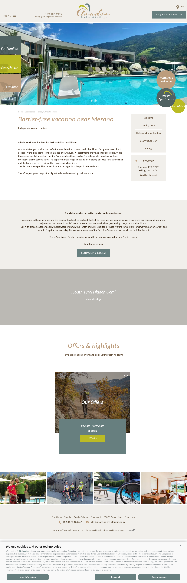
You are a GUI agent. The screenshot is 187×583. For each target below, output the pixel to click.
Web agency (131, 530)
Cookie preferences (116, 530)
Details (92, 438)
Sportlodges (30, 112)
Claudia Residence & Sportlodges (93, 11)
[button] (180, 545)
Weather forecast (148, 175)
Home (20, 112)
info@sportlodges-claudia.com (107, 522)
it (185, 7)
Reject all (115, 577)
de (182, 7)
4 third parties (23, 551)
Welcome (148, 118)
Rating (148, 148)
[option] (93, 64)
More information (28, 577)
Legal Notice (78, 530)
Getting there (148, 125)
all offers (92, 431)
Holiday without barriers (47, 112)
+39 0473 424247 (73, 522)
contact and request (93, 253)
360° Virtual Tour (148, 141)
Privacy (105, 530)
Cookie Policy (97, 530)
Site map (88, 530)
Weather (148, 161)
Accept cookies (159, 577)
